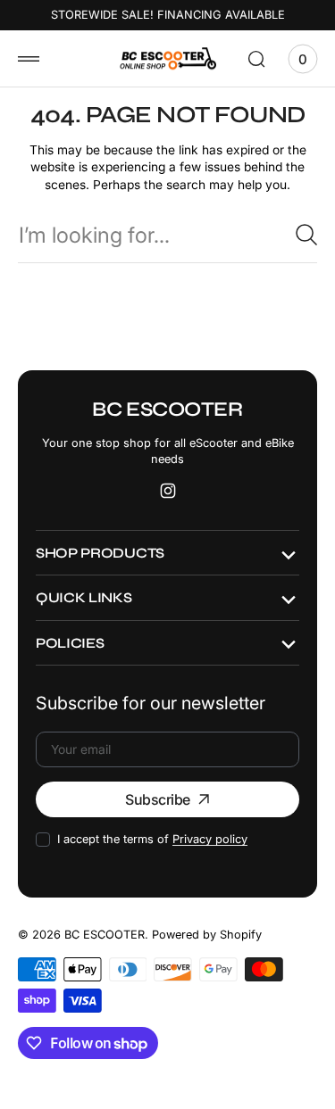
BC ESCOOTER (104, 934)
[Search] (306, 234)
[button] (28, 59)
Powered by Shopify (207, 934)
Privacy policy (209, 839)
